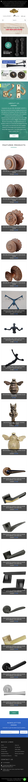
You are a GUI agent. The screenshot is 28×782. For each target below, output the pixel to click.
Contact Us (3, 749)
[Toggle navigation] (3, 20)
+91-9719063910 (6, 762)
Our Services (17, 747)
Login (24, 16)
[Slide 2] (11, 32)
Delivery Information (19, 753)
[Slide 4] (17, 32)
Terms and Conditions (19, 751)
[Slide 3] (14, 32)
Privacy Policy (4, 751)
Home (2, 745)
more (14, 135)
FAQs (16, 755)
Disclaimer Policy (5, 753)
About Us (17, 745)
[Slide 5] (19, 32)
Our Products (4, 747)
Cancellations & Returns (6, 755)
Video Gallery (17, 749)
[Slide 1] (9, 32)
